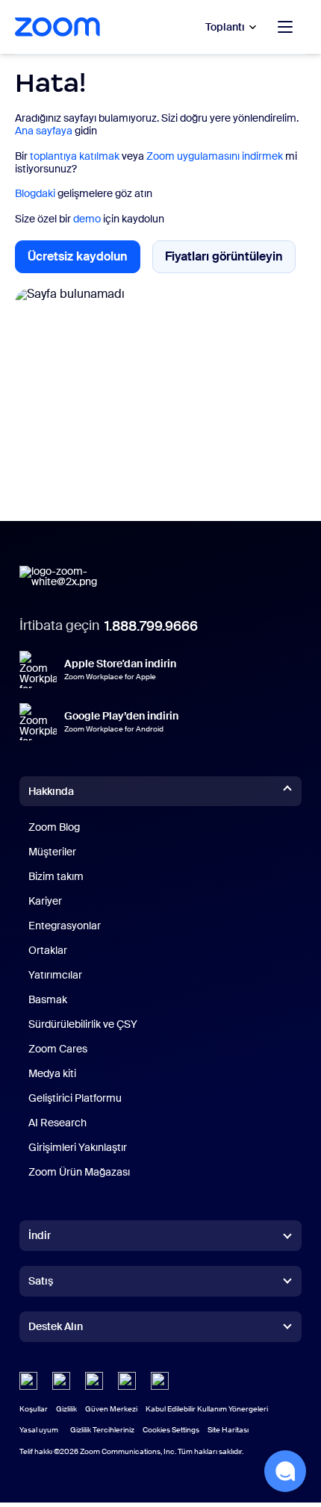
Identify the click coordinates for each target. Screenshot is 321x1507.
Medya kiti (52, 1073)
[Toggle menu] (285, 27)
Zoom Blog (54, 827)
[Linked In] (28, 1381)
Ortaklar (47, 950)
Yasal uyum (38, 1430)
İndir (39, 1235)
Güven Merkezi (111, 1409)
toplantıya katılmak (74, 156)
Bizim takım (56, 876)
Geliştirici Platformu (75, 1098)
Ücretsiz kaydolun (84, 261)
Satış (40, 1281)
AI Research (57, 1122)
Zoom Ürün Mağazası (79, 1172)
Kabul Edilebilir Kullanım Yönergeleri (207, 1409)
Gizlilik (66, 1409)
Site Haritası (228, 1430)
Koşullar (33, 1409)
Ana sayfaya (43, 130)
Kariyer (45, 901)
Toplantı (225, 27)
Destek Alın (55, 1329)
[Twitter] (61, 1381)
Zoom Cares (57, 1048)
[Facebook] (127, 1381)
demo (87, 218)
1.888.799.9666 (151, 626)
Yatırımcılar (55, 975)
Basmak (47, 999)
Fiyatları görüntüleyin (230, 260)
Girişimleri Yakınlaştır (77, 1147)
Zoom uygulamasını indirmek (214, 156)
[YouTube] (94, 1381)
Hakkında (51, 791)
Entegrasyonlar (64, 925)
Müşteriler (52, 851)
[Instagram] (160, 1381)
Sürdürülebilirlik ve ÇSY (82, 1024)
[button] (285, 1471)
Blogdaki (35, 193)
